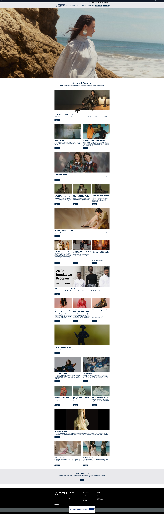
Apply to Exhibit (106, 5)
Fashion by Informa (107, 2)
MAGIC (89, 2)
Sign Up (82, 479)
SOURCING (97, 2)
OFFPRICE (101, 2)
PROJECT (93, 2)
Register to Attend (98, 5)
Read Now (57, 120)
